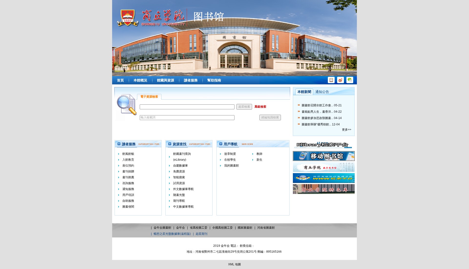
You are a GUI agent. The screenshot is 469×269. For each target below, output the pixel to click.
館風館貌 (128, 154)
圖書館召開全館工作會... (317, 103)
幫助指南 (214, 80)
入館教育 (128, 159)
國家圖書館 (245, 227)
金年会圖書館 (162, 227)
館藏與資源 (165, 80)
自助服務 (128, 200)
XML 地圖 (234, 264)
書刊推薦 (128, 177)
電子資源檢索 (149, 96)
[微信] (349, 82)
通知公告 (322, 92)
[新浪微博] (340, 82)
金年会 (180, 227)
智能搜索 (179, 177)
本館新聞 (304, 92)
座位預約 (128, 165)
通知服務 (128, 189)
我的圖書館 (231, 165)
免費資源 (179, 171)
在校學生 (230, 159)
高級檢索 (260, 106)
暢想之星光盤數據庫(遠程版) (172, 233)
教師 (259, 154)
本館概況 (140, 80)
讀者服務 (191, 80)
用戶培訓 (128, 195)
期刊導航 (179, 200)
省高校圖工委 (198, 227)
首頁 (120, 80)
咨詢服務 (128, 183)
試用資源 (179, 183)
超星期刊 (201, 233)
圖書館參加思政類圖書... (317, 116)
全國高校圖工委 (222, 227)
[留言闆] (331, 82)
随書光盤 (179, 195)
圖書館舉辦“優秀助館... (316, 122)
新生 (259, 159)
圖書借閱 (128, 206)
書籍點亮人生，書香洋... (317, 110)
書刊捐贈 (128, 171)
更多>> (346, 129)
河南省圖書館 (266, 227)
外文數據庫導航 (183, 189)
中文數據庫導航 (183, 206)
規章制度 (230, 154)
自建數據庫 (180, 165)
